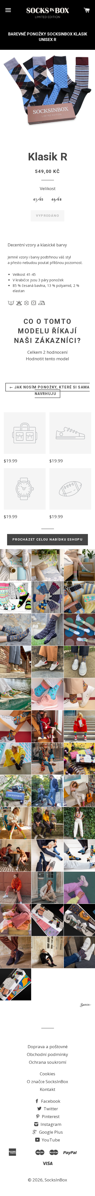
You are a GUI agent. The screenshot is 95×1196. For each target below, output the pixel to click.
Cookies (47, 1074)
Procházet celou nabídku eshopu (47, 539)
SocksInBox (56, 1180)
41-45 (38, 199)
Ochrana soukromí (47, 1062)
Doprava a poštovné (48, 1046)
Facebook (50, 1101)
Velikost (47, 188)
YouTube (50, 1140)
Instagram (50, 1124)
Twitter (50, 1109)
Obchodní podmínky (47, 1054)
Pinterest (50, 1116)
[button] (47, 565)
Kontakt (47, 1089)
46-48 (56, 199)
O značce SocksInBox (47, 1081)
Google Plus (50, 1132)
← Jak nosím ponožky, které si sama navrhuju (49, 390)
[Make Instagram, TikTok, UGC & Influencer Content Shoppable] (85, 1005)
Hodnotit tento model (47, 359)
